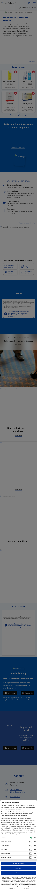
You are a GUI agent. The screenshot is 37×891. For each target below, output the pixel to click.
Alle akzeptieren (18, 864)
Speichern (18, 868)
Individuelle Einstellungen (18, 873)
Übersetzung (4, 846)
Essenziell (4, 838)
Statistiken (4, 849)
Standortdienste (6, 842)
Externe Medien (5, 853)
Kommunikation (6, 857)
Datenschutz (11, 888)
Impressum (26, 888)
